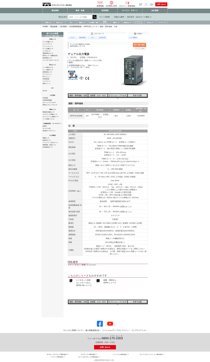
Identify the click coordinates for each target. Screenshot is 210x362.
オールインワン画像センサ (50, 116)
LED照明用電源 (75, 26)
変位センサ (59, 22)
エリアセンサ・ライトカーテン (139, 22)
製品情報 (55, 10)
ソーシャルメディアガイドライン (115, 330)
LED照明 (63, 26)
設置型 (45, 126)
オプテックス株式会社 (88, 354)
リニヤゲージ (47, 81)
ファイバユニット (48, 46)
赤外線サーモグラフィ (49, 130)
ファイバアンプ (47, 44)
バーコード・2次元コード (50, 142)
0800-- (112, 337)
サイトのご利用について (73, 330)
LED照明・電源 (93, 22)
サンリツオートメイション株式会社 (151, 354)
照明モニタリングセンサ (50, 105)
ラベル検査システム (48, 119)
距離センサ (116, 22)
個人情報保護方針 (92, 330)
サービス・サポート (130, 10)
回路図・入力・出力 (98, 95)
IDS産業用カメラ (48, 147)
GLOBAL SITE (111, 6)
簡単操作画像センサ (48, 112)
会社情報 (154, 10)
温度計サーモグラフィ (104, 22)
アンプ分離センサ (48, 48)
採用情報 (100, 6)
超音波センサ (128, 22)
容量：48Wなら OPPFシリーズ (109, 281)
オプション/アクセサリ (49, 102)
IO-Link (45, 90)
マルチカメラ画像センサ (50, 114)
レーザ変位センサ (48, 67)
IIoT (71, 22)
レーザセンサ (47, 51)
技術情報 (105, 10)
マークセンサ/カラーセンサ (51, 60)
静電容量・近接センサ (49, 145)
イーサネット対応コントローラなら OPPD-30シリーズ (84, 282)
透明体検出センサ (48, 53)
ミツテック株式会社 (56, 357)
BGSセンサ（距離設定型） (51, 55)
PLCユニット (47, 76)
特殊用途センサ (47, 58)
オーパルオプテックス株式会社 (88, 357)
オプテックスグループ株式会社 (57, 354)
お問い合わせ (161, 4)
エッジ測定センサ (48, 69)
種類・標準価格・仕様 (78, 95)
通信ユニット (47, 83)
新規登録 (131, 6)
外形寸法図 (137, 95)
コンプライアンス (138, 330)
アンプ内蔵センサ (48, 42)
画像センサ (82, 22)
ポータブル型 (47, 128)
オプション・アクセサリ (117, 96)
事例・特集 (80, 10)
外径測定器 (46, 79)
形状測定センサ (47, 72)
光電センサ (48, 22)
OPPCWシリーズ (90, 26)
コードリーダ (162, 22)
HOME (45, 26)
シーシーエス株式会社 (120, 354)
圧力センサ (150, 22)
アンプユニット (47, 74)
